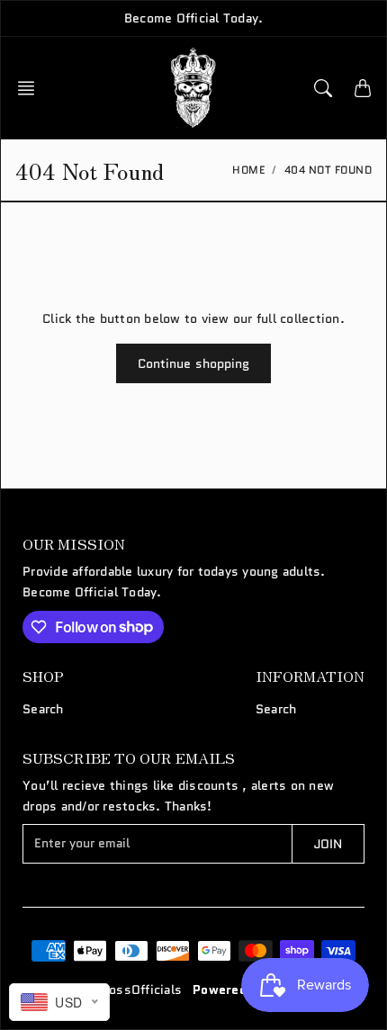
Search (43, 709)
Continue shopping (194, 363)
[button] (31, 88)
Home (248, 169)
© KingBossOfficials (120, 990)
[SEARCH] (323, 88)
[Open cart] (362, 88)
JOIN (328, 844)
